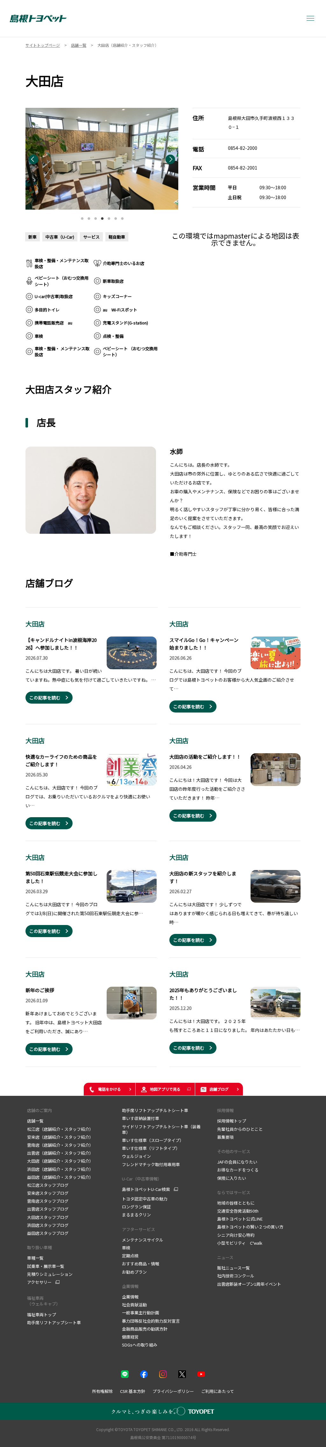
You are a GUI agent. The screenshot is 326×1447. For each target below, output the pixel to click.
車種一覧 (35, 1258)
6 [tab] (115, 217)
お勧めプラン (134, 1272)
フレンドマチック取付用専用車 (151, 1164)
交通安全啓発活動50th (238, 1211)
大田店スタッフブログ (47, 1217)
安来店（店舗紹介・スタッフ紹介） (60, 1137)
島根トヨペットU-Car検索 (146, 1189)
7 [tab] (122, 217)
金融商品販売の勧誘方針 (144, 1329)
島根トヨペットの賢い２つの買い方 (250, 1227)
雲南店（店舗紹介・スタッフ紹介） (60, 1145)
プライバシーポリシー (173, 1391)
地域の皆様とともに (235, 1203)
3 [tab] (95, 217)
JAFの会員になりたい (237, 1162)
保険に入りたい (231, 1178)
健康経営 (130, 1337)
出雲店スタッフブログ (47, 1209)
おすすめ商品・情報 (140, 1264)
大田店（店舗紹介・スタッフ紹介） (60, 1161)
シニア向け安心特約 (235, 1235)
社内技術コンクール (235, 1276)
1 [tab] (82, 217)
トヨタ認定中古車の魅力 (144, 1199)
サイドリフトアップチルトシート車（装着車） (161, 1129)
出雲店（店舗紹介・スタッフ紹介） (60, 1153)
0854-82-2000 (242, 148)
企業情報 (130, 1286)
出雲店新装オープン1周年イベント (249, 1284)
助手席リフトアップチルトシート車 (155, 1110)
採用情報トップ (231, 1121)
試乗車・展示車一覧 (45, 1266)
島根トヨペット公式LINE (240, 1219)
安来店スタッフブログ (47, 1193)
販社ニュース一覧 (233, 1268)
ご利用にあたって (217, 1391)
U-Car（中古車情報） (142, 1179)
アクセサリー (39, 1282)
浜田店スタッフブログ (47, 1225)
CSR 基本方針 (132, 1391)
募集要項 (225, 1137)
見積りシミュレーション (50, 1274)
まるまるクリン (136, 1215)
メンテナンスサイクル (142, 1240)
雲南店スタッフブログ (47, 1201)
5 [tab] (109, 217)
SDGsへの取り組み (139, 1345)
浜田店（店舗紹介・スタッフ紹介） (60, 1169)
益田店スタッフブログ (47, 1233)
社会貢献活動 (134, 1305)
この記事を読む (44, 697)
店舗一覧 (35, 1121)
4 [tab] (102, 217)
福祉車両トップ (41, 1314)
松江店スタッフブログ (47, 1185)
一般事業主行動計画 (140, 1313)
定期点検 (130, 1256)
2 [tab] (89, 217)
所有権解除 (102, 1391)
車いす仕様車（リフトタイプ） (151, 1148)
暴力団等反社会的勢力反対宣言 (151, 1321)
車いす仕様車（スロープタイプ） (153, 1140)
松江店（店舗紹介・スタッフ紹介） (60, 1129)
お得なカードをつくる (238, 1170)
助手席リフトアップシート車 (54, 1322)
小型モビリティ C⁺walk (239, 1243)
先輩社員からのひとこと (240, 1129)
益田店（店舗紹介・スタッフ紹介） (60, 1177)
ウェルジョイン (136, 1156)
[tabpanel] (101, 159)
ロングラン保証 (136, 1207)
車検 (126, 1248)
